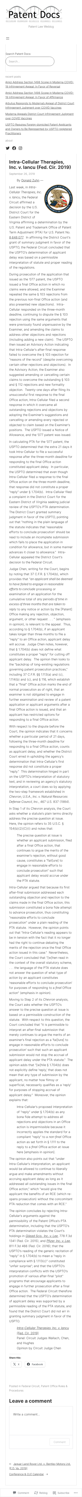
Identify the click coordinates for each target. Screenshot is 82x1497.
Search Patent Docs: (18, 53)
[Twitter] (7, 148)
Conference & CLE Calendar (26, 1474)
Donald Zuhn (30, 180)
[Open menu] (7, 38)
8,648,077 (16, 237)
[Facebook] (14, 148)
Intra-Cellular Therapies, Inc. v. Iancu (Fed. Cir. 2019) (40, 164)
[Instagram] (20, 148)
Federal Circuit (30, 1386)
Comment (60, 1442)
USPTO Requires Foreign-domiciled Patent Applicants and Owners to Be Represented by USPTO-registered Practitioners (38, 129)
